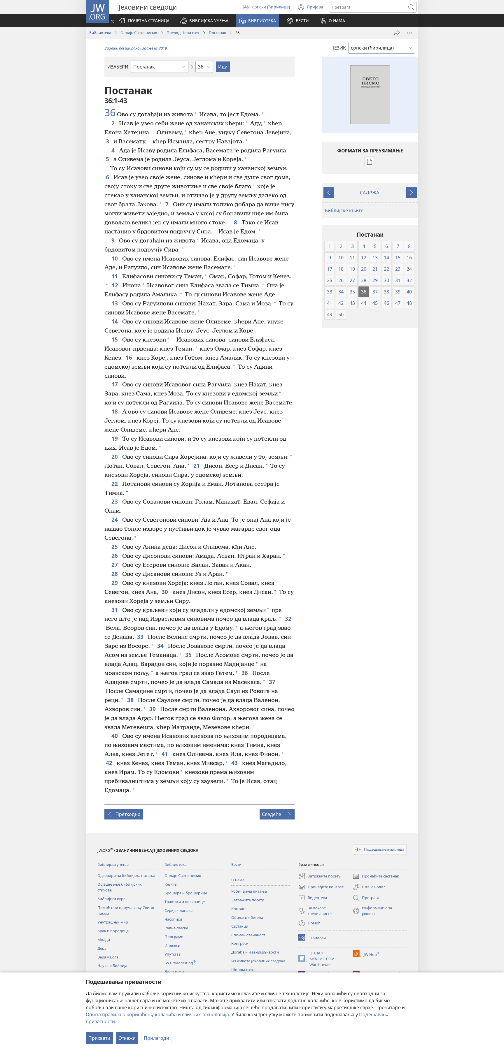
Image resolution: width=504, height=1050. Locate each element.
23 (115, 501)
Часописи (173, 919)
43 (235, 763)
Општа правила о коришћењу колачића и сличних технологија (157, 1014)
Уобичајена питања (249, 891)
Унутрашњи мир (112, 922)
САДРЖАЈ (370, 192)
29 (115, 582)
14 (115, 321)
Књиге (170, 884)
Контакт (238, 908)
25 (115, 546)
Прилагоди (156, 1038)
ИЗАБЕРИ (117, 67)
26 (115, 555)
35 (189, 654)
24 (115, 519)
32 (289, 618)
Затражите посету (247, 900)
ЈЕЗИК (339, 48)
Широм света (243, 969)
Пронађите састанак (376, 876)
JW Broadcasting (180, 962)
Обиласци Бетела (247, 917)
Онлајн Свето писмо (138, 32)
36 (110, 113)
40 (115, 735)
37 (273, 682)
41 (165, 754)
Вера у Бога (107, 957)
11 (115, 276)
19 (115, 438)
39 (153, 709)
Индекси (172, 945)
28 (115, 573)
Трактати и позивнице (184, 901)
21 (197, 465)
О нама (237, 879)
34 (161, 645)
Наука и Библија (112, 965)
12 (116, 285)
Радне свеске (176, 928)
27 (115, 564)
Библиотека (100, 32)
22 (115, 483)
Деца (101, 948)
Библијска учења (113, 864)
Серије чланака (178, 910)
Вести (236, 864)
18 (115, 411)
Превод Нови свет (183, 32)
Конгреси (240, 943)
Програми (173, 936)
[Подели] (396, 33)
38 (131, 700)
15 (115, 339)
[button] (204, 20)
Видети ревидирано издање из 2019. (136, 48)
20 (115, 456)
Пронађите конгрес (321, 887)
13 (115, 303)
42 (110, 763)
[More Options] (409, 33)
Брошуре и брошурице (185, 893)
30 (165, 592)
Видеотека (174, 971)
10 (115, 258)
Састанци (239, 926)
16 (130, 357)
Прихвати (99, 1038)
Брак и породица (113, 930)
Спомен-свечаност (248, 935)
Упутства (172, 954)
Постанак (217, 32)
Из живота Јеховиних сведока (258, 960)
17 (115, 384)
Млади (103, 939)
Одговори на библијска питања (126, 875)
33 (141, 636)
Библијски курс (111, 898)
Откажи (127, 1038)
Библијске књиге (344, 210)
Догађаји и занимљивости (255, 952)
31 (115, 610)
